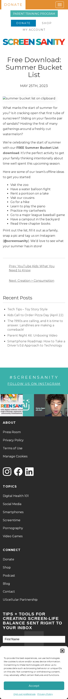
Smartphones (13, 512)
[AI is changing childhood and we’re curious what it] (34, 405)
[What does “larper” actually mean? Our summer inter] (56, 405)
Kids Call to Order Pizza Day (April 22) (35, 315)
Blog (6, 583)
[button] (62, 651)
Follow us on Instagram (34, 384)
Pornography (13, 528)
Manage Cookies (15, 456)
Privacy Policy (45, 694)
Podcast (9, 575)
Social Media (12, 504)
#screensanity (34, 377)
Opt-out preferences (24, 694)
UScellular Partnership (20, 599)
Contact (9, 591)
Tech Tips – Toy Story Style (27, 309)
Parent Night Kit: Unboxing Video (32, 335)
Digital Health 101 (16, 496)
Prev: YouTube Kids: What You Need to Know (32, 268)
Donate (23, 23)
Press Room (12, 432)
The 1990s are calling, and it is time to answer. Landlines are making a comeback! (35, 325)
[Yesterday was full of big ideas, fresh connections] (12, 405)
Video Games (12, 536)
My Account (34, 29)
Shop (47, 23)
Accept (34, 686)
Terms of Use (12, 448)
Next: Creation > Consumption (31, 280)
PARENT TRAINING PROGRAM (34, 13)
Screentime (11, 520)
